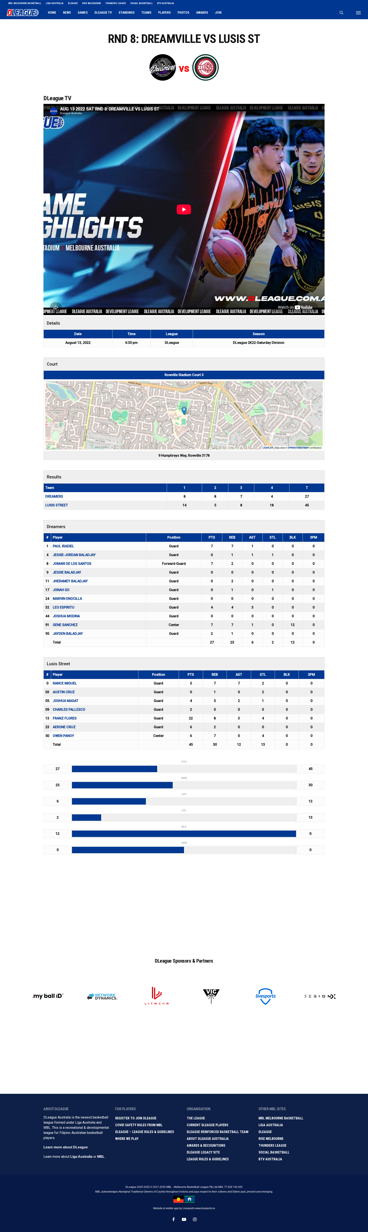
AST (252, 537)
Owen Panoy (63, 736)
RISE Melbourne (271, 1139)
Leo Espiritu (63, 607)
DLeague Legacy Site (203, 1152)
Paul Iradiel (63, 546)
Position (173, 537)
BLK (293, 537)
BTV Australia (270, 1159)
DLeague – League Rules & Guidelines (144, 1132)
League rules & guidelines (208, 1159)
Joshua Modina (66, 616)
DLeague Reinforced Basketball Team (217, 1132)
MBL (101, 1156)
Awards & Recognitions (206, 1145)
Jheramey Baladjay (70, 581)
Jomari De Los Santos (72, 564)
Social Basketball (274, 1152)
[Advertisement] (184, 910)
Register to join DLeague (135, 1118)
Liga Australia (81, 1156)
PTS (212, 537)
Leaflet (268, 447)
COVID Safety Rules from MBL (138, 1125)
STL (273, 537)
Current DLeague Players (207, 1125)
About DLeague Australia (208, 1139)
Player (58, 537)
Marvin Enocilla (67, 599)
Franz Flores (65, 718)
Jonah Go (61, 590)
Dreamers (54, 496)
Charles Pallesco (69, 710)
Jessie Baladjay (67, 572)
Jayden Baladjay (68, 634)
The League (196, 1118)
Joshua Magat (65, 701)
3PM (313, 537)
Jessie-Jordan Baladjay (74, 555)
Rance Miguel (65, 683)
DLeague (265, 1132)
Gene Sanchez (65, 625)
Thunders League (272, 1145)
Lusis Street (56, 505)
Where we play (126, 1139)
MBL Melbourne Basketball (281, 1118)
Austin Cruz (64, 692)
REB (232, 537)
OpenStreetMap (298, 447)
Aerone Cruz (64, 727)
